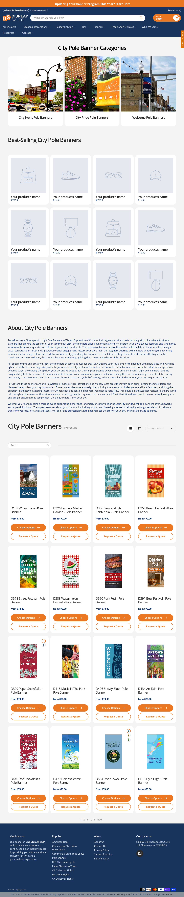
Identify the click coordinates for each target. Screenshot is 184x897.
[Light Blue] (128, 731)
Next (99, 819)
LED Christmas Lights (63, 862)
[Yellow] (128, 735)
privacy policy (123, 894)
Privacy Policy (101, 850)
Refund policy (101, 858)
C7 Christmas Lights (63, 878)
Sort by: (151, 428)
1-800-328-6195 (39, 10)
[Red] (43, 641)
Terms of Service (103, 854)
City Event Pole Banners (35, 117)
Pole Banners (59, 857)
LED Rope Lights (61, 874)
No (171, 894)
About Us (99, 841)
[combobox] (29, 445)
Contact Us (100, 846)
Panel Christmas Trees (64, 866)
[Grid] (130, 428)
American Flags (60, 841)
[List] (139, 428)
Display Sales (20, 889)
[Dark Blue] (43, 645)
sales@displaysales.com (16, 10)
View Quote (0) (182, 39)
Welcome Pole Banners (148, 117)
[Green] (128, 739)
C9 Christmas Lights (63, 870)
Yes (167, 894)
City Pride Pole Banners (91, 117)
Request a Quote (28, 536)
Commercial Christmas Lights (68, 853)
